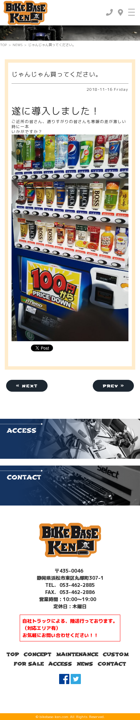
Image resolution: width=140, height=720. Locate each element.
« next (27, 386)
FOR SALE (29, 664)
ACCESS (60, 664)
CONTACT (112, 664)
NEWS (17, 44)
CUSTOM (116, 654)
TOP (3, 44)
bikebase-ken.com (53, 716)
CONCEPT (37, 654)
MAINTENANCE (77, 654)
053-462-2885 (76, 585)
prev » (113, 386)
